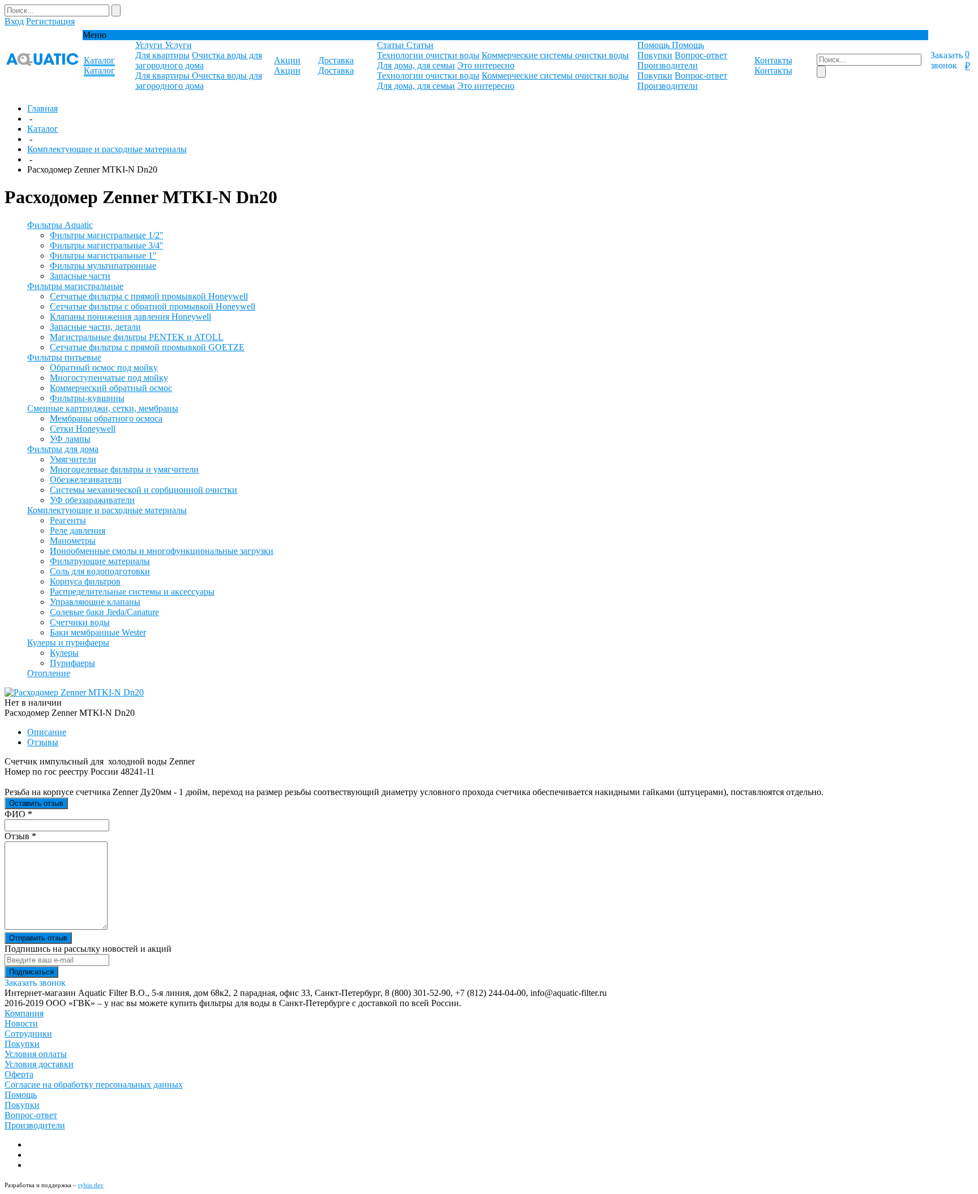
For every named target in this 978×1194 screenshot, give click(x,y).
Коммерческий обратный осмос (111, 388)
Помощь (21, 1094)
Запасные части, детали (95, 327)
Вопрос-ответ (701, 55)
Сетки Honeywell (82, 428)
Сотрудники (28, 1033)
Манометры (73, 541)
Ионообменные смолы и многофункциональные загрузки (161, 551)
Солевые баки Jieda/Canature (104, 612)
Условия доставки (39, 1064)
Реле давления (77, 530)
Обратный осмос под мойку (104, 367)
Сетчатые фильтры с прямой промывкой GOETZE (147, 347)
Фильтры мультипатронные (103, 265)
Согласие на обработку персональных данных (94, 1084)
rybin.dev (91, 1185)
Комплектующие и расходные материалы (107, 149)
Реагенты (68, 520)
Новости (21, 1023)
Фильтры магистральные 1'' (103, 255)
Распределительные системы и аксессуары (132, 591)
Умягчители (73, 459)
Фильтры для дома (62, 449)
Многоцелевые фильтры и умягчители (124, 469)
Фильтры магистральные (75, 286)
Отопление (48, 673)
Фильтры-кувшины (87, 398)
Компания (24, 1013)
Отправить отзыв (38, 938)
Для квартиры (162, 55)
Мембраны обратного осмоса (106, 418)
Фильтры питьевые (64, 357)
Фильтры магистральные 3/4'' (106, 245)
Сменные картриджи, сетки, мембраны (102, 408)
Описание (46, 732)
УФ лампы (70, 439)
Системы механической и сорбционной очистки (143, 490)
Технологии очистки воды (428, 55)
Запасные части (80, 276)
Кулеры (64, 653)
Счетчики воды (80, 622)
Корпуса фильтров (85, 581)
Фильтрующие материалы (100, 561)
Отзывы (42, 742)
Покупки (654, 55)
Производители (667, 65)
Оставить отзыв (36, 803)
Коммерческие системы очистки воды (555, 55)
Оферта (19, 1074)
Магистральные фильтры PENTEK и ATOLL (137, 337)
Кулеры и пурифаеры (68, 642)
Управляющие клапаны (95, 602)
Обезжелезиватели (86, 479)
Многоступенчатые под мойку (109, 378)
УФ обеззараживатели (92, 500)
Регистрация (50, 21)
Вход (14, 21)
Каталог (42, 129)
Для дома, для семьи (416, 65)
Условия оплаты (36, 1054)
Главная (42, 108)
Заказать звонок (946, 60)
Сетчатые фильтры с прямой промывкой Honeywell (149, 296)
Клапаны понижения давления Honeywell (130, 316)
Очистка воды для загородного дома (198, 60)
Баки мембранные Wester (98, 632)
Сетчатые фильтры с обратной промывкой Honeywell (152, 306)
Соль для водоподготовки (100, 571)
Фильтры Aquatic (60, 225)
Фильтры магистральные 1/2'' (106, 235)
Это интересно (485, 65)
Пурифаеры (72, 663)
